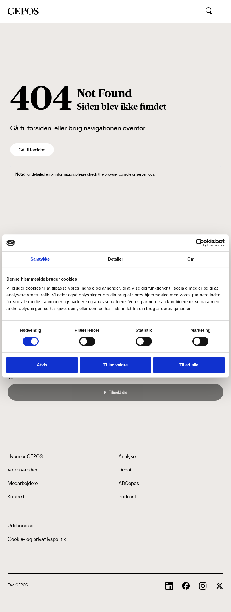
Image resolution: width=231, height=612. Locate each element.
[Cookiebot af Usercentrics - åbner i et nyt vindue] (200, 243)
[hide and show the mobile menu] (222, 11)
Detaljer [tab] (115, 259)
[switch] (87, 341)
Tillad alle (188, 364)
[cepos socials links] (169, 586)
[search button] (209, 11)
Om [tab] (190, 259)
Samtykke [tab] (40, 259)
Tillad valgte (115, 364)
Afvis (42, 364)
